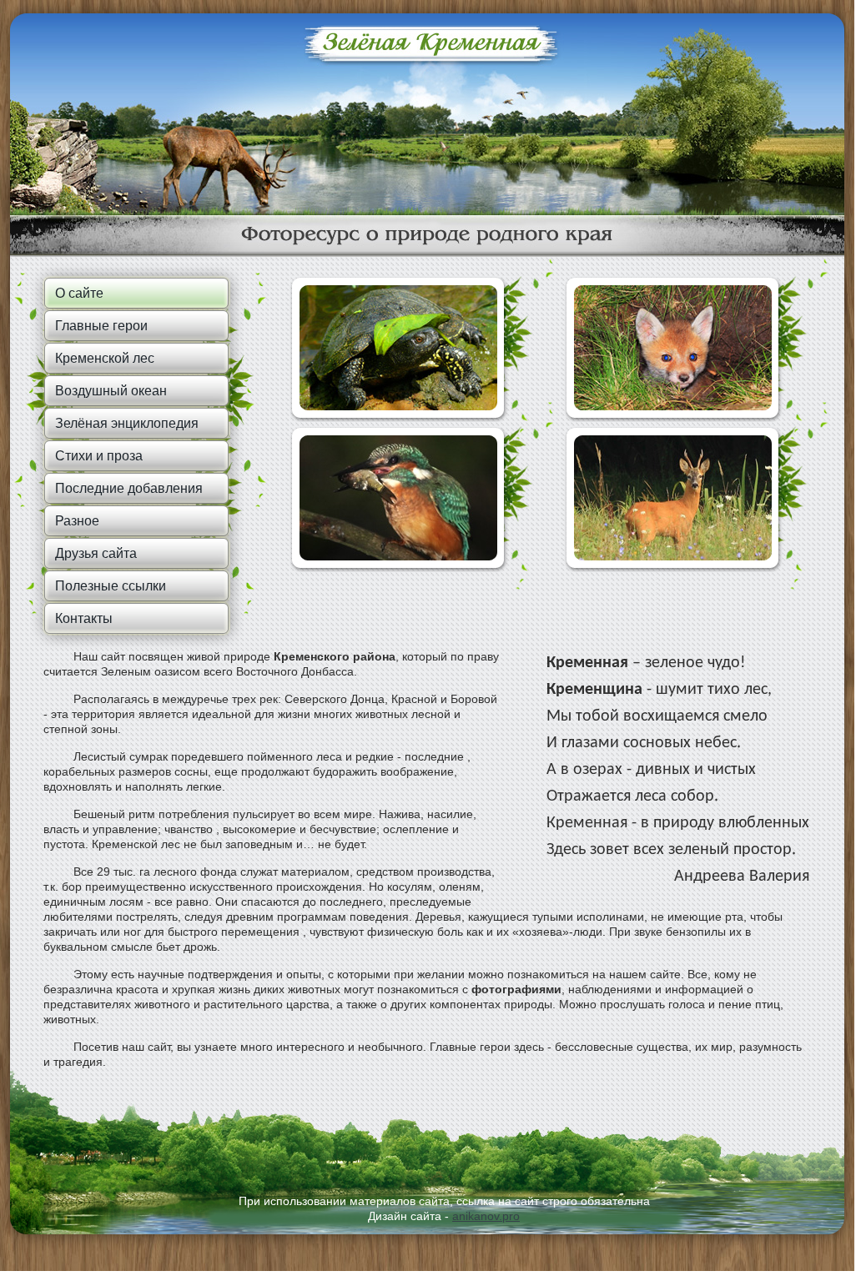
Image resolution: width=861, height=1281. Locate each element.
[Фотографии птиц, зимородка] (398, 497)
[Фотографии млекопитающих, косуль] (673, 497)
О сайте (79, 293)
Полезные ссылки (110, 586)
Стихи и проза (99, 456)
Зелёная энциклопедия (127, 423)
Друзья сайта (96, 553)
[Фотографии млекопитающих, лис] (673, 347)
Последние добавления (129, 488)
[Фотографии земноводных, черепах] (398, 347)
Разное (77, 521)
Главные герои (101, 326)
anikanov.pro (486, 1216)
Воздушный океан (111, 391)
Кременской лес (104, 358)
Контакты (84, 618)
